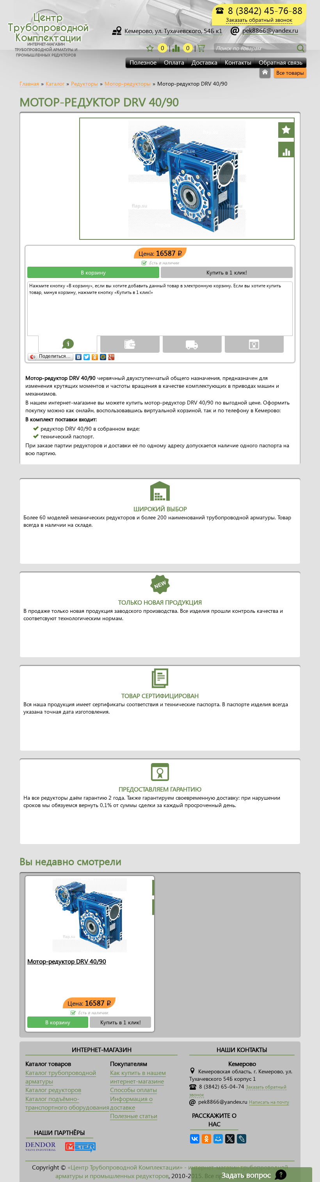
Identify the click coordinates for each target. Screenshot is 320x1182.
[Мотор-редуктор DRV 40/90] (90, 914)
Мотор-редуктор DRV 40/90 (66, 961)
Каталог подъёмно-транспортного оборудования (67, 1102)
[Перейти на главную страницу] (265, 73)
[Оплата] (130, 344)
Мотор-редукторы (128, 83)
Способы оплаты (133, 1089)
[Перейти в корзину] (201, 47)
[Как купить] (68, 344)
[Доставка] (192, 344)
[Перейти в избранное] (176, 48)
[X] (230, 1138)
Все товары (290, 72)
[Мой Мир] (103, 355)
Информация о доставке (131, 1102)
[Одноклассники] (95, 355)
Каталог (55, 83)
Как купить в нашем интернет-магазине (138, 1076)
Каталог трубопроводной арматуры (60, 1076)
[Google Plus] (111, 355)
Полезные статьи (133, 1116)
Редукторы (84, 83)
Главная (29, 83)
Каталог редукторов (53, 1089)
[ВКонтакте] (79, 355)
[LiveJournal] (241, 1138)
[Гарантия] (254, 344)
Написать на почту (269, 1102)
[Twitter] (87, 355)
